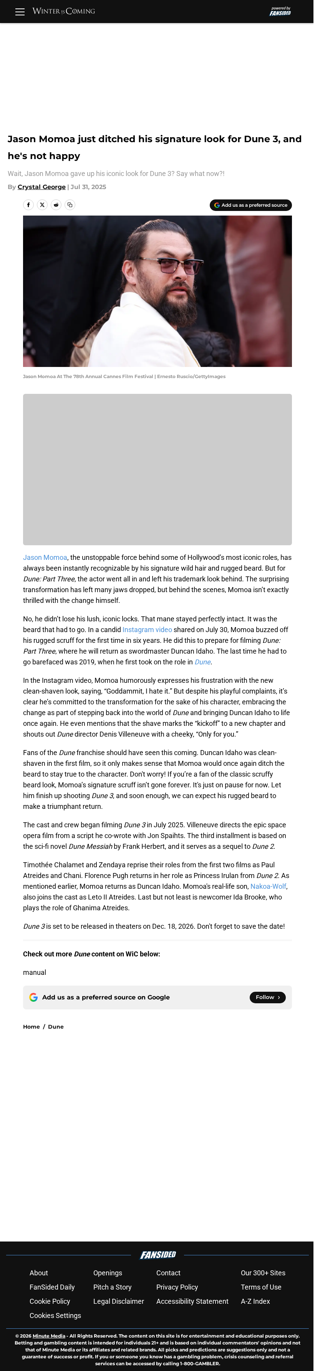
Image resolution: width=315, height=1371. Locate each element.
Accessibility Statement (192, 1301)
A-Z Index (255, 1301)
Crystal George (42, 187)
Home (31, 1026)
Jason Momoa (45, 557)
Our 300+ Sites (263, 1273)
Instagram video (147, 630)
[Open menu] (20, 11)
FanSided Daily (52, 1287)
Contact (168, 1273)
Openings (107, 1273)
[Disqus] (172, 1139)
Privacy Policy (177, 1287)
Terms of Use (261, 1287)
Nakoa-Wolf (268, 886)
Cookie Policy (50, 1301)
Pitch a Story (112, 1287)
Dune (56, 1026)
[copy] (70, 204)
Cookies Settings (55, 1315)
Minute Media (49, 1336)
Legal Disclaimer (118, 1301)
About (39, 1273)
